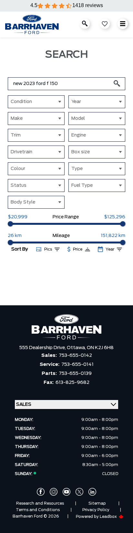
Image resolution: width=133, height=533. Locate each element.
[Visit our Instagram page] (53, 492)
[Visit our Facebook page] (41, 492)
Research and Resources (40, 503)
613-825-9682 (72, 382)
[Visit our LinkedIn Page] (92, 492)
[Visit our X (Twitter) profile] (79, 492)
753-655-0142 (75, 355)
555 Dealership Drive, (43, 348)
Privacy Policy (95, 510)
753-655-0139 (75, 373)
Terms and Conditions (38, 510)
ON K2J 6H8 (100, 348)
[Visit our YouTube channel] (66, 492)
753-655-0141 (77, 364)
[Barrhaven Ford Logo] (32, 24)
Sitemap (97, 503)
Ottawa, (77, 348)
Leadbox (109, 517)
